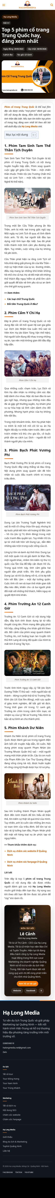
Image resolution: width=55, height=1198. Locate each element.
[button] (4, 4)
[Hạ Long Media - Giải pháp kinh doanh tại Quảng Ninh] (27, 5)
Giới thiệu (7, 1137)
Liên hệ (6, 1150)
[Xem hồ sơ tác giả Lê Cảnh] (27, 916)
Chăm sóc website (11, 1114)
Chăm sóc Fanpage (12, 1119)
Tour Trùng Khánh (11, 1087)
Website (17, 990)
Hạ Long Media (21, 1012)
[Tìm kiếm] (51, 5)
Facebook (30, 990)
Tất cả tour (8, 1074)
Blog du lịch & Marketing (15, 1141)
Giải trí (6, 23)
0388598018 (8, 1043)
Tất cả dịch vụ (9, 1105)
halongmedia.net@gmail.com (17, 1047)
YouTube (29, 1172)
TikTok (18, 1172)
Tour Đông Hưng (11, 1078)
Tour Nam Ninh (10, 1083)
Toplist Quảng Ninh (12, 1146)
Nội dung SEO (9, 1110)
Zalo (5, 1052)
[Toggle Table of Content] (32, 134)
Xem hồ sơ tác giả (27, 983)
